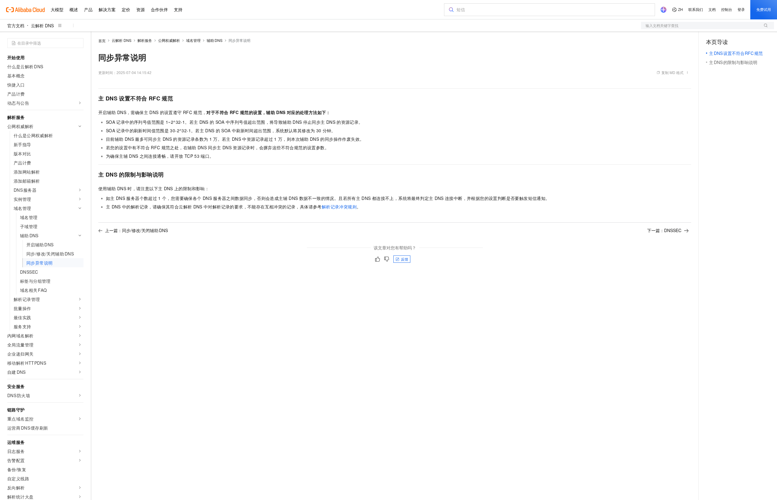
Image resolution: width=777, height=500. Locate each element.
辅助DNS (214, 40)
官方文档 (15, 25)
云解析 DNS (42, 25)
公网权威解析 (169, 40)
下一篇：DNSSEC (664, 230)
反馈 (404, 259)
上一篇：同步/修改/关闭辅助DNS (136, 230)
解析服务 (144, 40)
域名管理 (193, 40)
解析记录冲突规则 (339, 207)
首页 (102, 40)
